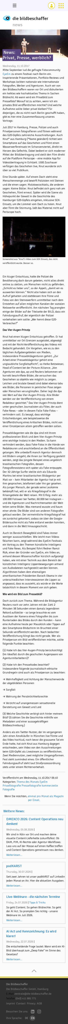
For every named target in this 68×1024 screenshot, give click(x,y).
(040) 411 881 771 (26, 998)
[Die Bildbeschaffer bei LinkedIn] (32, 1011)
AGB (39, 1003)
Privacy (31, 1003)
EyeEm (7, 74)
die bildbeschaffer (30, 18)
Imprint (10, 1003)
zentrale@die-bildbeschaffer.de (32, 993)
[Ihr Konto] (51, 5)
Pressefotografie (31, 785)
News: (9, 52)
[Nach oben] (34, 972)
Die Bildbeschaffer (17, 984)
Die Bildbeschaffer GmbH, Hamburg (27, 989)
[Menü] (14, 5)
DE (26, 1018)
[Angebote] (61, 5)
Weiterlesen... (14, 855)
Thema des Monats (28, 781)
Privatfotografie (12, 785)
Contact (20, 1003)
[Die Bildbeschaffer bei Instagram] (39, 1011)
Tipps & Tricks (37, 902)
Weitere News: (14, 811)
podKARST (14, 866)
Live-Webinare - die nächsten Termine (33, 897)
